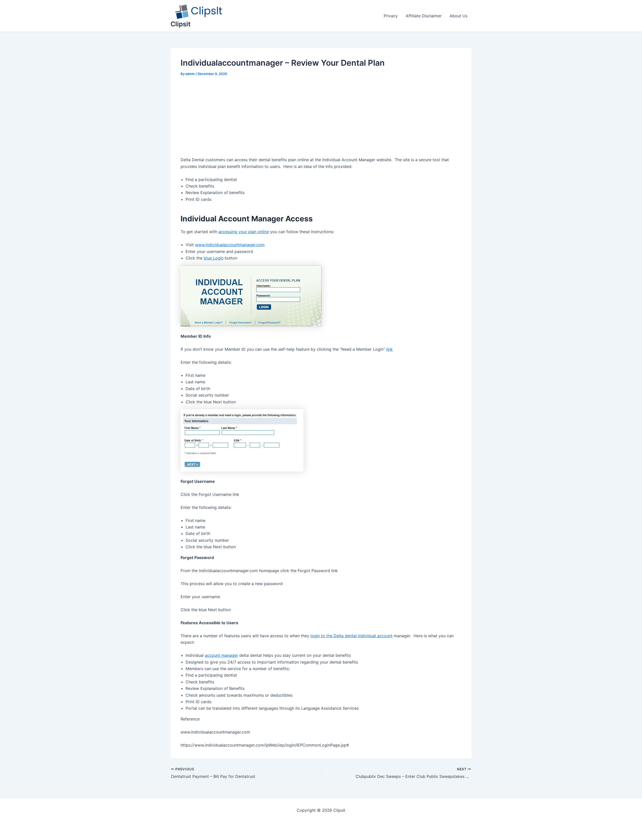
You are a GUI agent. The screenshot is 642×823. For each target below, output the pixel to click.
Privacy (391, 15)
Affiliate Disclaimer (424, 15)
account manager (221, 655)
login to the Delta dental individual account (351, 635)
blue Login (213, 257)
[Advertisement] (321, 119)
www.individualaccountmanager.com (230, 244)
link (389, 349)
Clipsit (181, 24)
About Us (458, 15)
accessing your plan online (243, 231)
